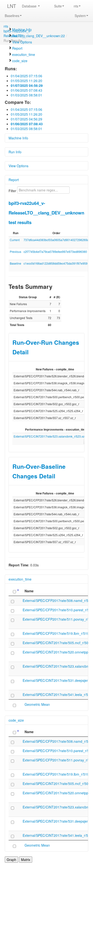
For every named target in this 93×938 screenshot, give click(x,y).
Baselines (12, 15)
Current (15, 240)
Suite (58, 6)
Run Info (18, 35)
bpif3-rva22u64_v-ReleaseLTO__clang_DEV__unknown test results (46, 213)
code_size (19, 60)
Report (17, 48)
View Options (22, 42)
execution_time (23, 54)
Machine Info (22, 29)
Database (29, 6)
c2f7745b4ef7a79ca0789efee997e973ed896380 (55, 251)
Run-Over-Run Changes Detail (45, 347)
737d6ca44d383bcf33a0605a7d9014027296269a (56, 240)
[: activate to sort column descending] (14, 591)
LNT (11, 5)
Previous (15, 251)
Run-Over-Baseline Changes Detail (39, 471)
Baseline (15, 263)
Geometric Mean (37, 704)
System (80, 15)
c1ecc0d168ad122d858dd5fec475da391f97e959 (56, 263)
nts (76, 6)
